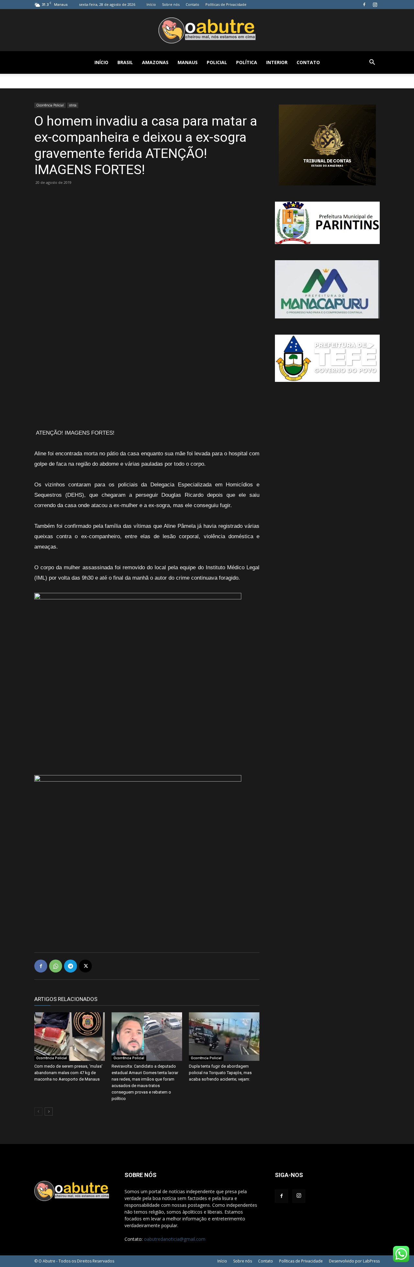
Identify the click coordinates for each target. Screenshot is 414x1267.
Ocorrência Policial (50, 105)
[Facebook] (364, 4)
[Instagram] (375, 4)
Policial (217, 62)
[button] (372, 63)
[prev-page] (38, 1111)
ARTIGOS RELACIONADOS (65, 999)
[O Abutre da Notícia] (207, 30)
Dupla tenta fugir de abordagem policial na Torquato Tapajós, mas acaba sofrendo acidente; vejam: (220, 1073)
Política (246, 62)
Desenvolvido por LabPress (354, 1261)
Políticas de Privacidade (225, 4)
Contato (192, 4)
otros (72, 105)
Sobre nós (171, 4)
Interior (277, 62)
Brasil (125, 62)
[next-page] (49, 1111)
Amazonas (155, 62)
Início (151, 4)
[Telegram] (70, 966)
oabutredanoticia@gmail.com (174, 1239)
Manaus (188, 62)
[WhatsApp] (55, 966)
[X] (85, 966)
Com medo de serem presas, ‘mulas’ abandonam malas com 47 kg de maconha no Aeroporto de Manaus (68, 1073)
